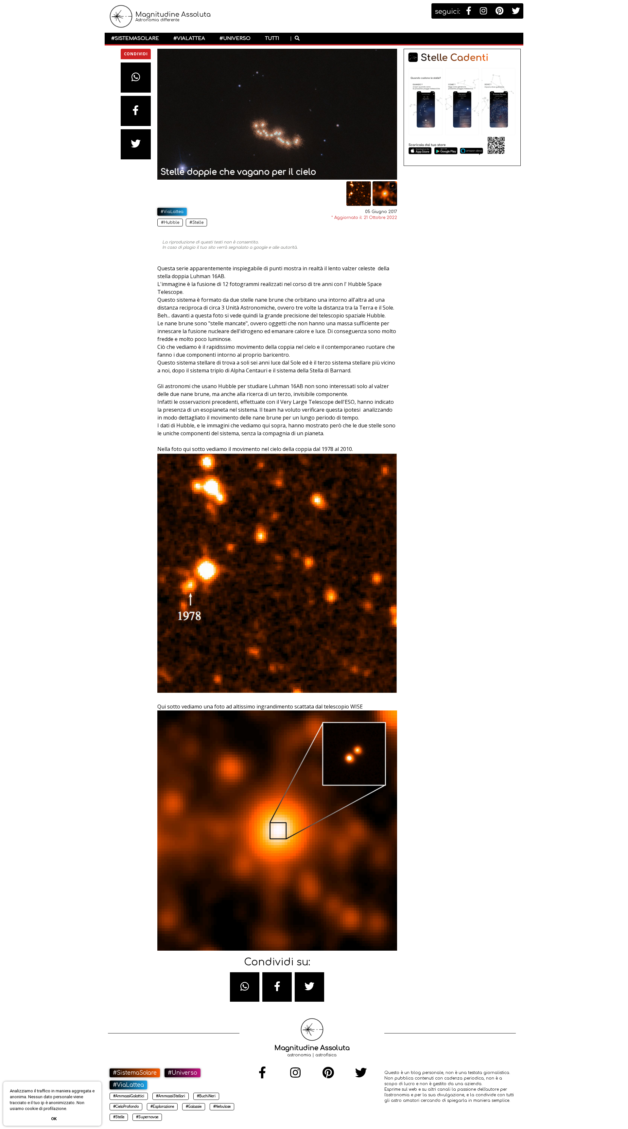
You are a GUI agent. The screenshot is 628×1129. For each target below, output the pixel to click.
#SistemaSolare (135, 38)
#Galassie (193, 1106)
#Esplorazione (162, 1106)
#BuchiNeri (206, 1096)
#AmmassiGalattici (128, 1096)
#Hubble (170, 222)
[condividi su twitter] (136, 144)
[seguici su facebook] (468, 11)
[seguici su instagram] (483, 11)
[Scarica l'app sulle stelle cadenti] (462, 164)
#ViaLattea (189, 38)
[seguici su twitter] (516, 11)
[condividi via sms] (244, 987)
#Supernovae (147, 1117)
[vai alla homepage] (121, 20)
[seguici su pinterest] (499, 11)
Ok (54, 1118)
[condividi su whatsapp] (136, 78)
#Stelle (196, 222)
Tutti (272, 38)
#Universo (235, 38)
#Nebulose (222, 1106)
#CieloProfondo (126, 1106)
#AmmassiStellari (170, 1096)
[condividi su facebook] (136, 111)
